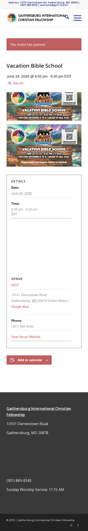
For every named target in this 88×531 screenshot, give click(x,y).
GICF (15, 285)
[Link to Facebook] (78, 525)
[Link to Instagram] (71, 525)
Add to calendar (30, 360)
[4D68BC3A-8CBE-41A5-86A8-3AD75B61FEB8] (36, 18)
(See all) (18, 83)
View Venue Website (25, 336)
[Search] (64, 18)
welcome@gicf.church (54, 5)
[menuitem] (64, 18)
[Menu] (75, 18)
